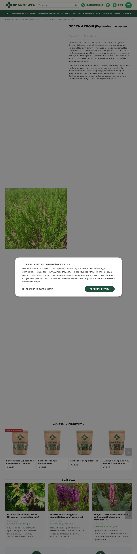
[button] (37, 288)
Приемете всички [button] (100, 288)
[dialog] (68, 277)
